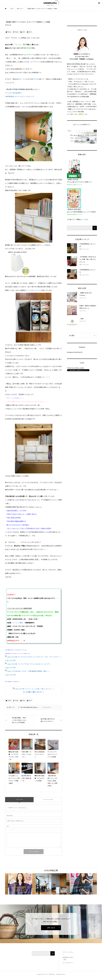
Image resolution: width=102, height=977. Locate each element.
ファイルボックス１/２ (33, 290)
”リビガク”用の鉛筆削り (14, 93)
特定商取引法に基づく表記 (68, 958)
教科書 (28, 707)
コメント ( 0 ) (19, 799)
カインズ (42, 245)
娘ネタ (19, 79)
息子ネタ (35, 79)
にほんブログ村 (10, 660)
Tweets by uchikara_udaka (75, 368)
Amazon (69, 184)
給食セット (36, 707)
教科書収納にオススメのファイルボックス (20, 96)
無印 (31, 707)
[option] (20, 884)
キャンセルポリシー (68, 962)
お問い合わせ (51, 928)
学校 (24, 707)
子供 (21, 707)
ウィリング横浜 (17, 623)
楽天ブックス (78, 184)
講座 (27, 549)
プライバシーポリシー (68, 953)
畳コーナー (12, 707)
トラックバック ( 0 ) (48, 799)
